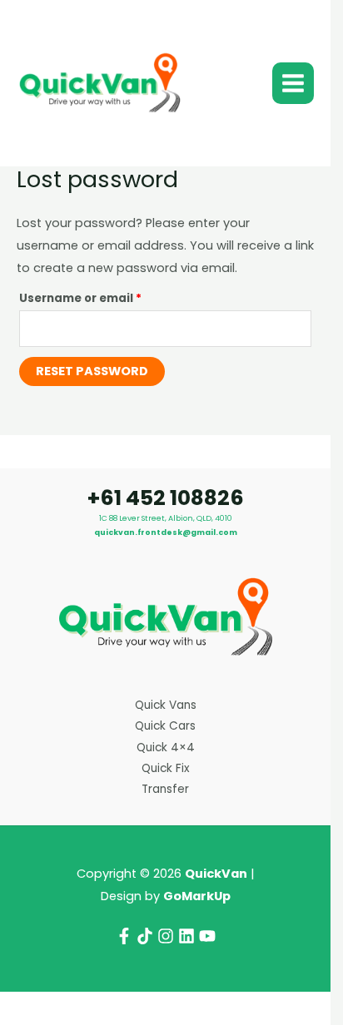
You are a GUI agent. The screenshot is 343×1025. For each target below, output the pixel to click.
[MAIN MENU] (293, 83)
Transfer (165, 789)
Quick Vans (165, 705)
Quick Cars (165, 726)
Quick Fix (166, 768)
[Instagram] (165, 936)
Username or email (107, 297)
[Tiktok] (145, 936)
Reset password (92, 371)
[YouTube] (207, 936)
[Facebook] (124, 936)
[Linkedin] (186, 936)
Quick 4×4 (166, 747)
